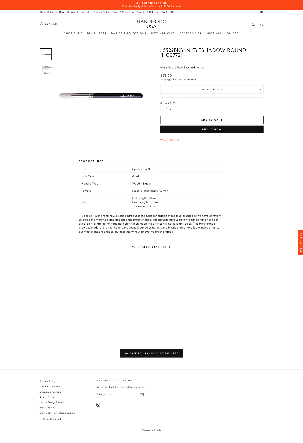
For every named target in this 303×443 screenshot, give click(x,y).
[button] (169, 140)
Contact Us (168, 12)
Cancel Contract (52, 418)
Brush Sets (96, 33)
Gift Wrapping (47, 407)
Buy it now (212, 129)
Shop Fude (73, 33)
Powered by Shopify (151, 430)
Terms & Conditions (123, 12)
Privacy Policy (101, 12)
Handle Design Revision (52, 402)
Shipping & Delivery (147, 12)
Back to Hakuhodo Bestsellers (153, 353)
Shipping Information (51, 391)
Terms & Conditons (49, 386)
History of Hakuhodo (78, 12)
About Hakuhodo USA (51, 12)
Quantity (168, 103)
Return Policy (46, 397)
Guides (233, 33)
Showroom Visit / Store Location (57, 412)
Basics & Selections (128, 33)
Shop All (214, 33)
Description (212, 89)
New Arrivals (163, 33)
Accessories (191, 33)
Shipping (165, 79)
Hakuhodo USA (152, 24)
